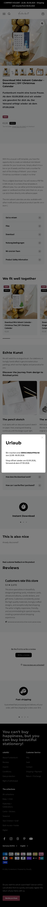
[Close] (42, 437)
